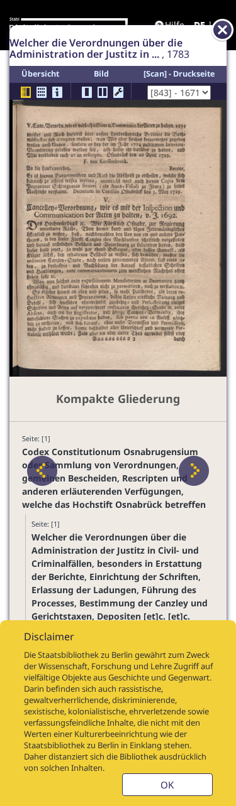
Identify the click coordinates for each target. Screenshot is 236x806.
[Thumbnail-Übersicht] (42, 92)
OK (167, 784)
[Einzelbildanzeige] (87, 92)
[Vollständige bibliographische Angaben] (57, 92)
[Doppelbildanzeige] (103, 92)
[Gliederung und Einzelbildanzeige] (26, 92)
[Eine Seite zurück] (42, 471)
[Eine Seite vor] (194, 471)
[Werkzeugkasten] (118, 92)
